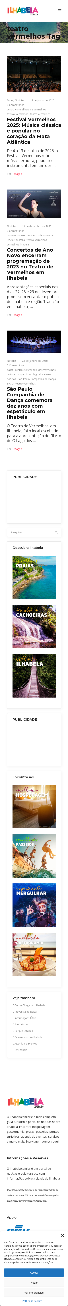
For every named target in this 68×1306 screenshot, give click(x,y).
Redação (17, 173)
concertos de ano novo (40, 235)
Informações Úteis (25, 1018)
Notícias (19, 100)
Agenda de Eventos (26, 1043)
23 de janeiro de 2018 (35, 360)
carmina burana (16, 235)
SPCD (10, 383)
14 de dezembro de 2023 (36, 226)
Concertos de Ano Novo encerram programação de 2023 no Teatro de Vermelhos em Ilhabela (30, 264)
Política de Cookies (32, 1301)
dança (20, 374)
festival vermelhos (17, 114)
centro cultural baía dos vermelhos (35, 370)
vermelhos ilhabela (18, 244)
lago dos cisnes (42, 374)
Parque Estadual (24, 1030)
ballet (10, 370)
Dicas (10, 100)
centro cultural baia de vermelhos (26, 109)
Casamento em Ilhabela (28, 1037)
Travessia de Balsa (26, 1011)
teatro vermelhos (40, 114)
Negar (34, 1282)
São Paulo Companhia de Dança (37, 379)
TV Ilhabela (21, 1050)
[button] (62, 1235)
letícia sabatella (16, 240)
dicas (29, 374)
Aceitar (34, 1272)
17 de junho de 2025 (42, 100)
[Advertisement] (34, 500)
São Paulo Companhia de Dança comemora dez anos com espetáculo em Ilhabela (30, 403)
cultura (11, 374)
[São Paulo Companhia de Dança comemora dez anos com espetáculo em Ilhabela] (34, 342)
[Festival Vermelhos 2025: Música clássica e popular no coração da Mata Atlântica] (34, 74)
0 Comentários (15, 105)
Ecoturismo (21, 1024)
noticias (11, 379)
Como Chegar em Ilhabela (30, 1005)
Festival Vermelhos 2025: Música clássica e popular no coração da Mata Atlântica (34, 130)
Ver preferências (34, 1292)
